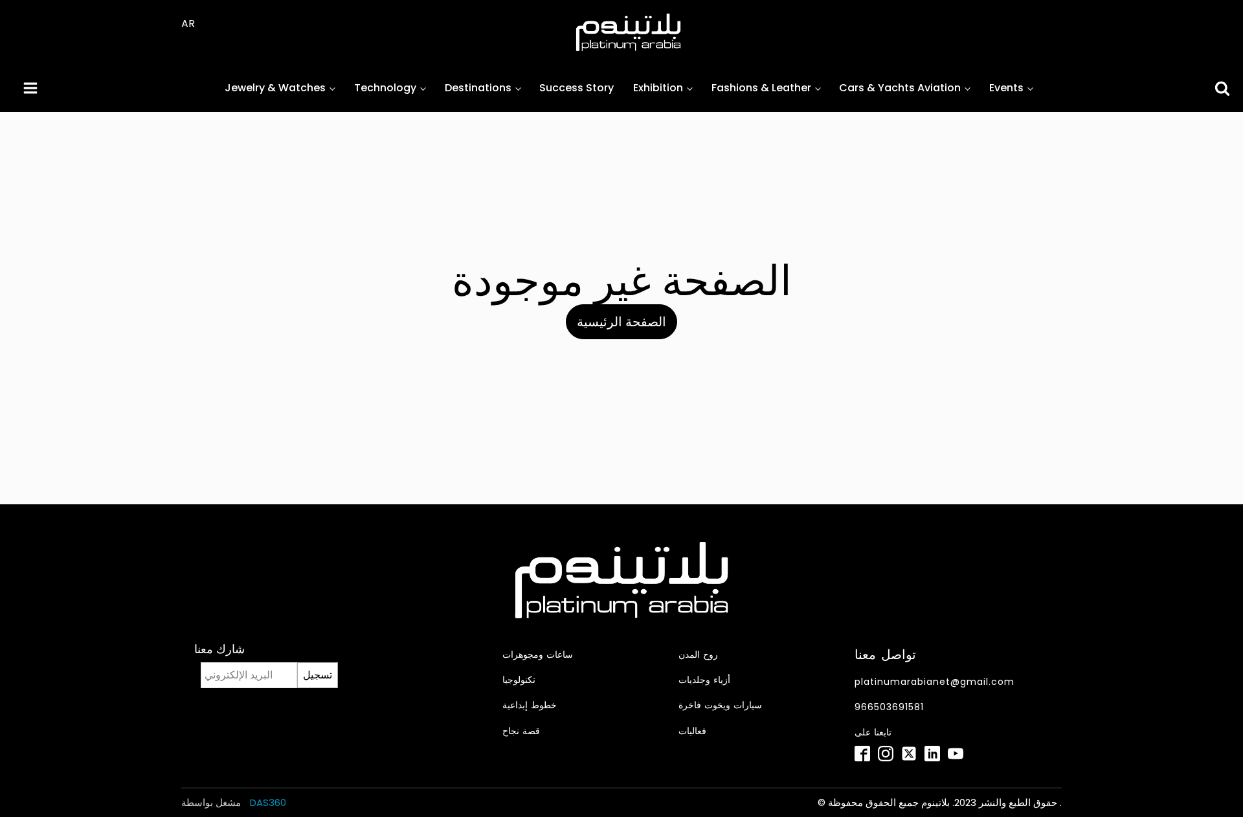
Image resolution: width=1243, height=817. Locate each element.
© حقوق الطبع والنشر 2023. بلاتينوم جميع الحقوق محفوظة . (940, 802)
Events (1006, 87)
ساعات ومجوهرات (537, 655)
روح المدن (698, 655)
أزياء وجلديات (704, 680)
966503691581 (889, 707)
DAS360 (266, 802)
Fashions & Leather (761, 87)
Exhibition (658, 87)
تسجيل (317, 674)
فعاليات (692, 731)
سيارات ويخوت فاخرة (720, 705)
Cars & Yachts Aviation (900, 87)
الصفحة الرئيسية (621, 322)
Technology (385, 87)
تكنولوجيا (518, 680)
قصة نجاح (521, 731)
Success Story (576, 87)
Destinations (478, 87)
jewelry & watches (275, 87)
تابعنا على (873, 732)
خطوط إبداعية (529, 705)
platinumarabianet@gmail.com (934, 682)
